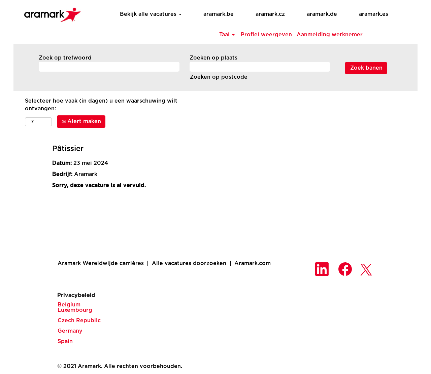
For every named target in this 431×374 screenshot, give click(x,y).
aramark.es (373, 14)
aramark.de (322, 14)
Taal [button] (225, 34)
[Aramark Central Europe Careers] (49, 12)
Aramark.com (252, 263)
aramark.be (218, 14)
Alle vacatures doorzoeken (189, 263)
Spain (65, 341)
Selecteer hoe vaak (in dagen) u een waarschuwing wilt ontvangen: (101, 104)
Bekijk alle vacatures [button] (149, 14)
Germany (70, 331)
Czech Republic (79, 320)
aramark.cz (270, 14)
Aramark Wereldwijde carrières (101, 263)
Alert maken (83, 121)
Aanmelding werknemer (330, 34)
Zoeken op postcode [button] (218, 77)
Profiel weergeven (266, 34)
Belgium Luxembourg (75, 307)
